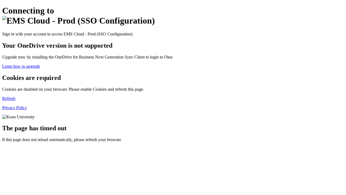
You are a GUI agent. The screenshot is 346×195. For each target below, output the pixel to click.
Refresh (8, 98)
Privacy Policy (14, 107)
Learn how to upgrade (21, 66)
